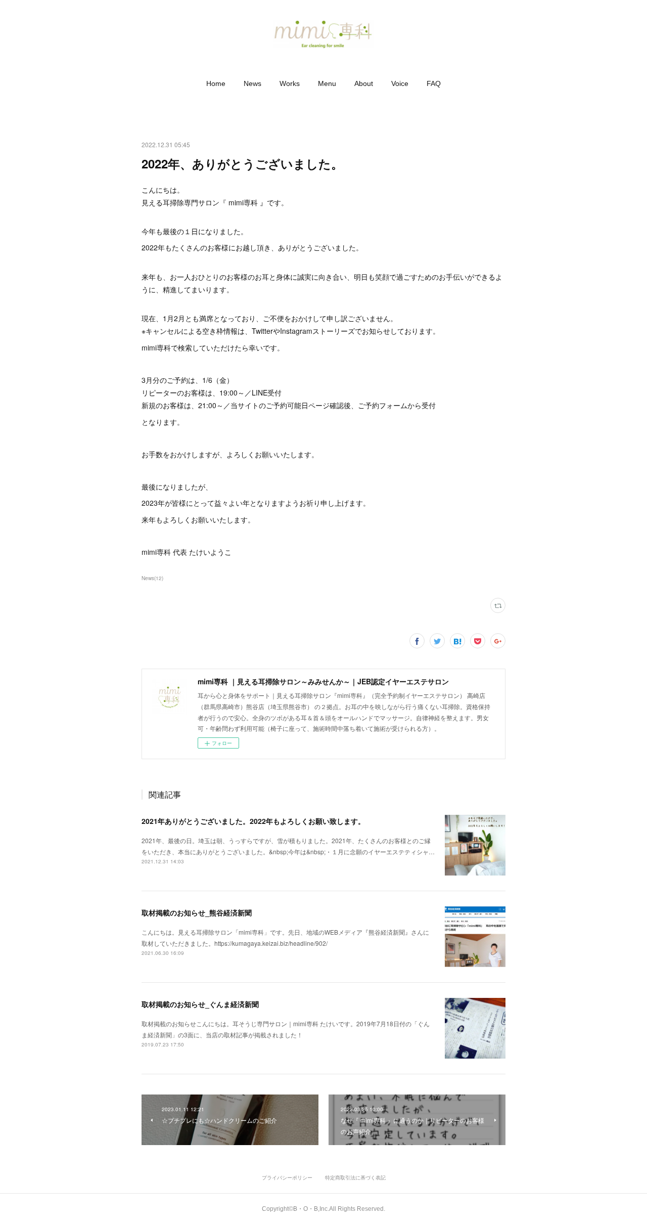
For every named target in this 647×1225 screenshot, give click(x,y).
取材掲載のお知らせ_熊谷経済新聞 (197, 912)
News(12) (152, 578)
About (363, 83)
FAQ (434, 83)
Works (290, 83)
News (252, 83)
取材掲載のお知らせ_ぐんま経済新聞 (200, 1004)
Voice (399, 83)
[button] (215, 83)
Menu (327, 83)
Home (215, 83)
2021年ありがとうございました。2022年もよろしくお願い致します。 (253, 821)
